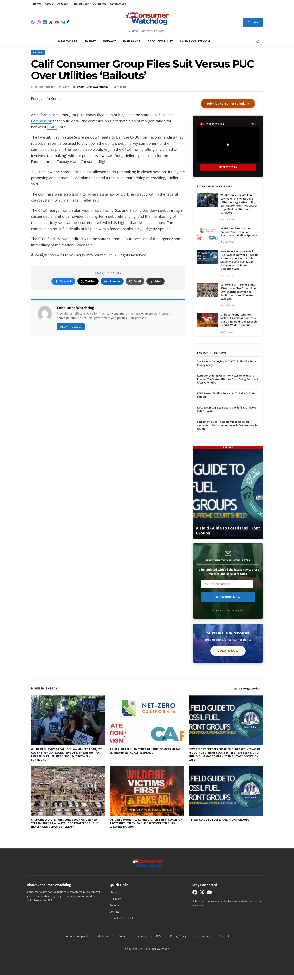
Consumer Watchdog (75, 307)
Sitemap (142, 936)
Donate (122, 936)
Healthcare (67, 41)
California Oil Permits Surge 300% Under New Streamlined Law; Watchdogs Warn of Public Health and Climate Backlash (238, 291)
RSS (158, 936)
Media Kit (103, 936)
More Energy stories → (248, 688)
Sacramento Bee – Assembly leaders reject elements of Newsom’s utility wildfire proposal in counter (227, 425)
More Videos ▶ (228, 167)
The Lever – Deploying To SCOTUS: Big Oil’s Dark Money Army (226, 363)
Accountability (160, 41)
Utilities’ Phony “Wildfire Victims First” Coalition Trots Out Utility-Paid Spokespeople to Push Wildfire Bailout (238, 320)
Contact (114, 911)
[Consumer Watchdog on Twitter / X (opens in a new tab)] (202, 893)
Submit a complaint (76, 936)
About (49, 3)
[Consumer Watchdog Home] (147, 864)
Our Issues (99, 3)
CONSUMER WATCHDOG (92, 87)
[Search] (258, 41)
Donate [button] (252, 22)
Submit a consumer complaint (228, 103)
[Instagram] (39, 22)
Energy (90, 41)
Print (157, 281)
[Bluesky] (63, 22)
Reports (114, 905)
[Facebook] (33, 22)
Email (137, 281)
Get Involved (118, 3)
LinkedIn (114, 281)
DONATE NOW (228, 650)
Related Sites (80, 3)
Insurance (131, 41)
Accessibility (203, 936)
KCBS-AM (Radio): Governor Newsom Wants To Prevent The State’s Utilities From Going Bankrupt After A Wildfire (227, 379)
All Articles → (70, 327)
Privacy (109, 41)
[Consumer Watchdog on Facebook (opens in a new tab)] (194, 893)
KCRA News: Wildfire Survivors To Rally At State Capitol (226, 395)
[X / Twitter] (51, 22)
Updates (62, 3)
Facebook (65, 281)
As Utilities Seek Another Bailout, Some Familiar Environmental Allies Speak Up (239, 232)
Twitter (90, 281)
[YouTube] (57, 22)
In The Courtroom (195, 41)
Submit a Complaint (121, 918)
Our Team (115, 899)
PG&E (52, 127)
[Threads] (69, 22)
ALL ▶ (253, 124)
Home (37, 3)
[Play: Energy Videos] (228, 144)
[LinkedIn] (45, 22)
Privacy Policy (178, 936)
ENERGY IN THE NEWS (211, 353)
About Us (115, 892)
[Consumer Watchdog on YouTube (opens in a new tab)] (209, 893)
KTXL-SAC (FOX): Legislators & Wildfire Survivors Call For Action (226, 409)
